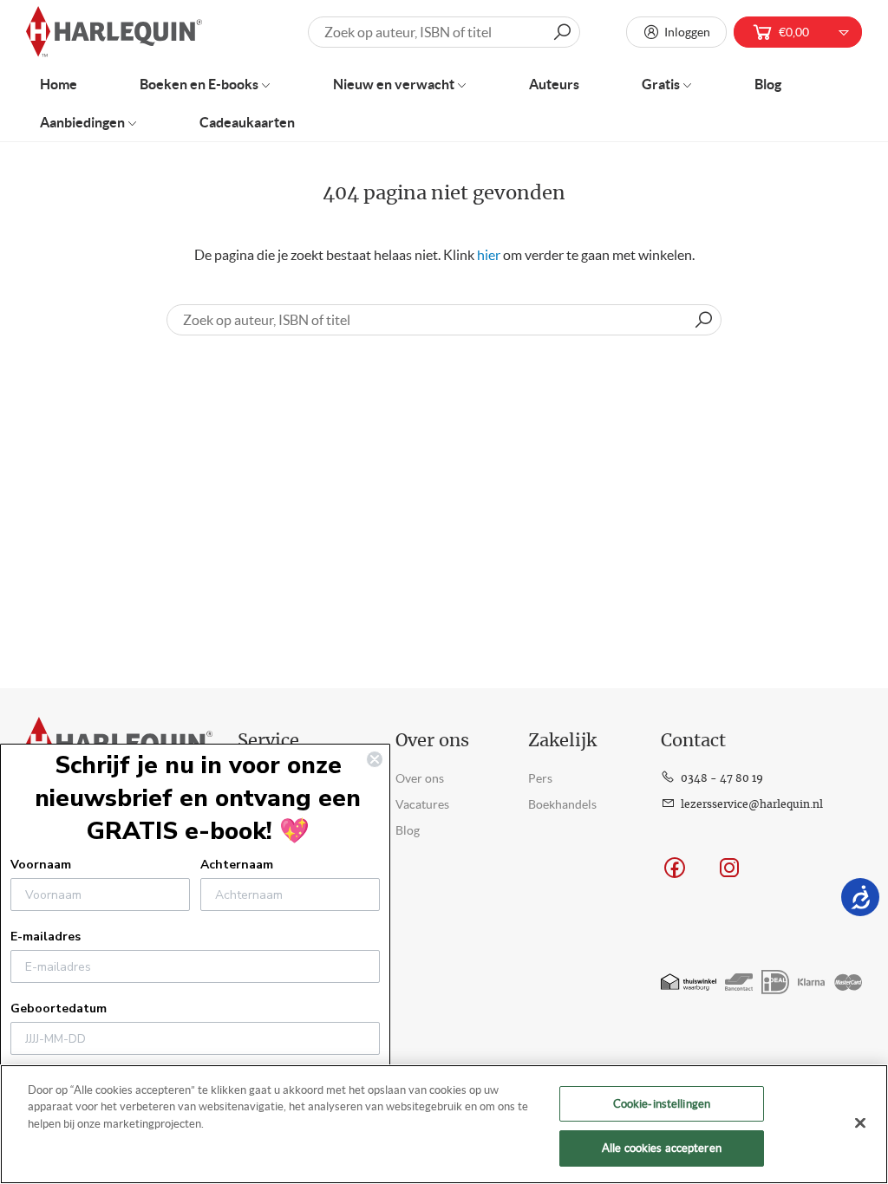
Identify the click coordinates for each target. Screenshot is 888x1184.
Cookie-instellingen (661, 1103)
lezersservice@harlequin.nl (752, 804)
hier (488, 255)
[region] (444, 1124)
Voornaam (40, 864)
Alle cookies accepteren (662, 1148)
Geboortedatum (58, 1008)
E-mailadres (45, 936)
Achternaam (236, 864)
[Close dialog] (374, 759)
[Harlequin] (114, 32)
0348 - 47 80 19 (722, 778)
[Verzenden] (703, 319)
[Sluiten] (860, 1122)
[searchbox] (444, 319)
